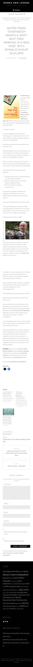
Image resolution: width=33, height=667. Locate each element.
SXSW (22, 606)
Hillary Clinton (6, 590)
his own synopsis (23, 351)
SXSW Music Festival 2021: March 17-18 (15, 639)
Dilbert (12, 583)
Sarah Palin (25, 253)
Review (18, 597)
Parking (23, 439)
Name (6, 503)
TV (16, 608)
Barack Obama (10, 574)
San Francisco (18, 600)
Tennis (12, 609)
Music (21, 592)
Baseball (23, 574)
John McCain (12, 592)
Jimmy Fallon (6, 592)
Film (6, 586)
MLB (18, 592)
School (25, 603)
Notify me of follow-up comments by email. (15, 533)
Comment (7, 484)
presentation (18, 357)
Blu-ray (10, 578)
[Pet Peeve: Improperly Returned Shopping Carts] (22, 399)
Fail (4, 586)
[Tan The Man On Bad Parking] (9, 396)
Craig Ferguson (14, 581)
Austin (21, 571)
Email (6, 512)
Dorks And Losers (16, 3)
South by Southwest (9, 606)
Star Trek (18, 606)
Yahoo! (21, 608)
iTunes (17, 590)
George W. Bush (15, 586)
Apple (4, 571)
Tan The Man (22, 58)
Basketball (6, 578)
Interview (13, 590)
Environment (19, 14)
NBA (9, 595)
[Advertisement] (16, 77)
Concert (6, 581)
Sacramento (7, 600)
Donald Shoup (25, 95)
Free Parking (17, 439)
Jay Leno (24, 589)
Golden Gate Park (25, 586)
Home (10, 14)
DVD (27, 584)
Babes (25, 571)
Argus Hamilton (13, 571)
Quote (13, 597)
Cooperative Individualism (17, 361)
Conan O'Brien (18, 578)
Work (18, 608)
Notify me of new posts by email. (14, 541)
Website (6, 521)
